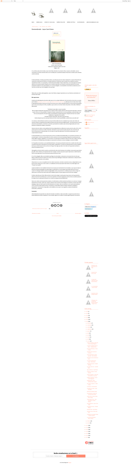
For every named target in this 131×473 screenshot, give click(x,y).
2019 (87, 319)
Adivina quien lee (90, 122)
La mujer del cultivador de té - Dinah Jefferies (94, 280)
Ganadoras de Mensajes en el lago (94, 266)
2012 (87, 435)
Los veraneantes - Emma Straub (94, 287)
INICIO (33, 22)
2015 (87, 429)
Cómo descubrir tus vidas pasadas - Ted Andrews (92, 355)
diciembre (89, 323)
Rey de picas (40, 101)
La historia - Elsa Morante (92, 386)
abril (88, 339)
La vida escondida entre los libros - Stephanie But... (92, 346)
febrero (88, 421)
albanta (88, 124)
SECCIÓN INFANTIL (80, 22)
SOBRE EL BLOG (39, 22)
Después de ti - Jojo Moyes (92, 409)
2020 (87, 317)
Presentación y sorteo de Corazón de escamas (92, 394)
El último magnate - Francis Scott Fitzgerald (92, 378)
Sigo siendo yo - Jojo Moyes (92, 369)
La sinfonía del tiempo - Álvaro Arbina (91, 418)
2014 (87, 431)
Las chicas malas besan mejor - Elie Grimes (91, 361)
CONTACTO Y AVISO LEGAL (49, 22)
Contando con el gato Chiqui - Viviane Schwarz (92, 415)
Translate (94, 111)
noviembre (89, 325)
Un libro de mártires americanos (57, 101)
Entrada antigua (78, 213)
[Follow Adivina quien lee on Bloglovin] (90, 207)
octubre (88, 327)
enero (88, 423)
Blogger (69, 462)
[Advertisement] (93, 227)
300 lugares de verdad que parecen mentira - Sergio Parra (94, 302)
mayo (88, 337)
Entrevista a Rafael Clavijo (92, 391)
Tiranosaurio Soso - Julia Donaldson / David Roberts (91, 400)
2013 (87, 433)
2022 (87, 313)
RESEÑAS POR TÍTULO (71, 22)
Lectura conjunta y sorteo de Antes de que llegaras (92, 343)
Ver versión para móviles (56, 215)
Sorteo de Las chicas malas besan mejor (92, 397)
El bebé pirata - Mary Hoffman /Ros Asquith (92, 381)
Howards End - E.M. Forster (94, 273)
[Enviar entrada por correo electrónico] (49, 208)
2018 (87, 321)
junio (88, 335)
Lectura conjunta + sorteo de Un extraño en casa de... (92, 375)
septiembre (89, 329)
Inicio (58, 213)
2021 (87, 315)
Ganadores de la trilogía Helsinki (94, 294)
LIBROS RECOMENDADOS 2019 (92, 22)
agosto (88, 331)
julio (88, 333)
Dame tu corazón (46, 101)
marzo (88, 341)
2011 (87, 437)
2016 (87, 427)
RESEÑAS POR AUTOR (61, 22)
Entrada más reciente (36, 213)
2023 (87, 311)
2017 (87, 425)
